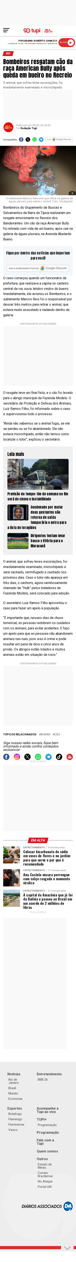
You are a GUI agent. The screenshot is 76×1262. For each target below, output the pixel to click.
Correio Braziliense (45, 1174)
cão (57, 734)
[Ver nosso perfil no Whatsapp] (38, 759)
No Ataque (45, 1181)
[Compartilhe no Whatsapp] (34, 141)
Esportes (14, 1108)
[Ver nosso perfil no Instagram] (17, 759)
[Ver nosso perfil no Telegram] (48, 759)
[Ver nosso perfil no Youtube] (69, 759)
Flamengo (15, 1119)
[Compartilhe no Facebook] (21, 141)
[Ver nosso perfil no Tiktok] (59, 759)
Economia (15, 1099)
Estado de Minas (45, 1165)
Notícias (13, 1074)
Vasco (13, 1130)
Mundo (13, 1093)
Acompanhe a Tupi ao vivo (47, 1110)
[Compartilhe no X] (28, 141)
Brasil (12, 1088)
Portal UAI (45, 1187)
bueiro (45, 734)
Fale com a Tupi (45, 1142)
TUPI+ (42, 1119)
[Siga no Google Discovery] (59, 141)
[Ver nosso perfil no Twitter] (27, 759)
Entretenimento (49, 1074)
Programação (47, 1125)
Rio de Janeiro (13, 1081)
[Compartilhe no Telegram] (41, 141)
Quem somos (47, 1151)
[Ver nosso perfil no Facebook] (6, 759)
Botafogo (15, 1114)
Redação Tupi (28, 128)
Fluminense (16, 1124)
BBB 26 (43, 1079)
